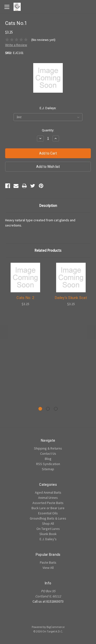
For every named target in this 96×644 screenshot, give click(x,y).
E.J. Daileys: (48, 108)
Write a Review (16, 45)
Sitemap (48, 469)
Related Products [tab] (48, 250)
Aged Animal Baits (48, 492)
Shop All (48, 523)
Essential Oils (48, 513)
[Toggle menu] (7, 7)
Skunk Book (48, 534)
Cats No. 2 (25, 298)
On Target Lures (48, 528)
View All (48, 567)
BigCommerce (55, 627)
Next (91, 332)
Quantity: (48, 130)
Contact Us (48, 453)
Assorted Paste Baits (48, 503)
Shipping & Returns (48, 448)
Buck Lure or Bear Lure (48, 508)
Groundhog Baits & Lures (48, 518)
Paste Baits (48, 562)
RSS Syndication (48, 464)
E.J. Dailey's (48, 539)
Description (48, 205)
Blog (48, 458)
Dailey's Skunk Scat (71, 298)
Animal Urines (48, 497)
